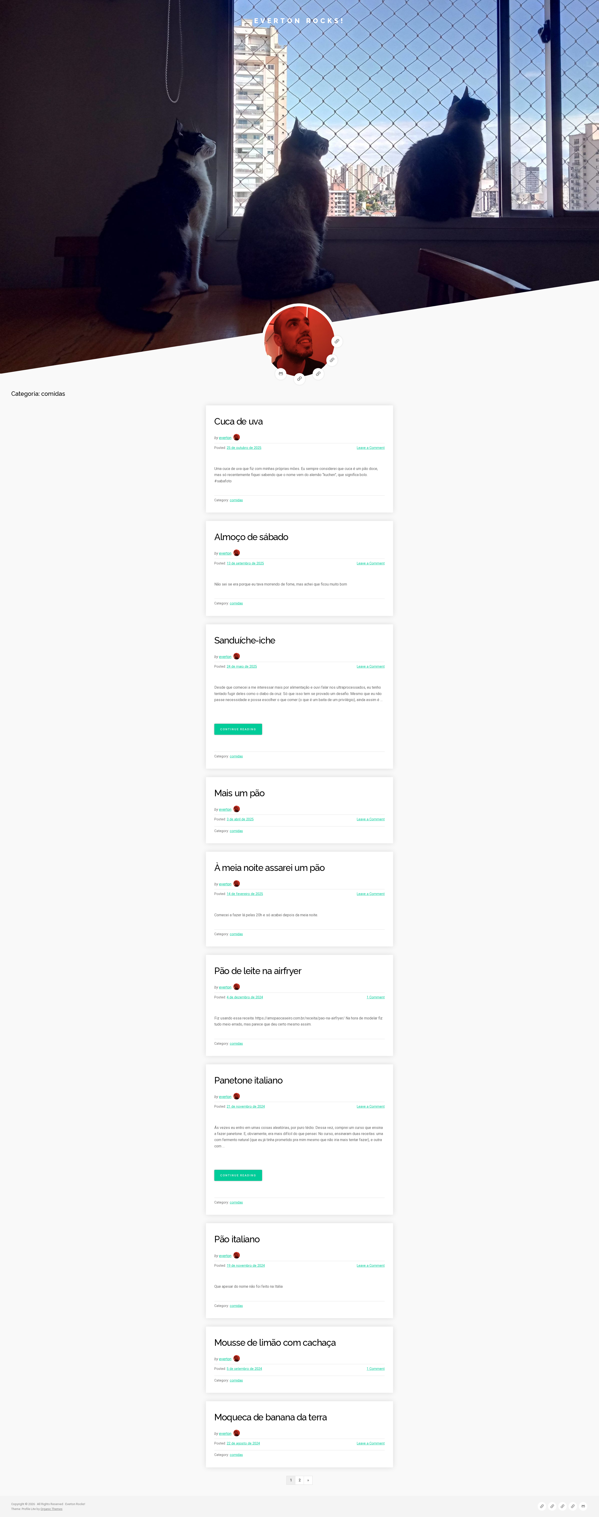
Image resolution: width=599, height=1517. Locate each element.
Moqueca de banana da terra (270, 1417)
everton (225, 438)
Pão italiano (237, 1239)
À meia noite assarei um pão (269, 867)
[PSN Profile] (299, 379)
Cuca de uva (238, 421)
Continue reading (241, 731)
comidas (236, 500)
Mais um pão (239, 793)
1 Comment (376, 997)
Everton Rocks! (299, 21)
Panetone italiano (248, 1080)
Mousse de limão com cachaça (275, 1342)
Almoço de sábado (251, 537)
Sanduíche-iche (244, 640)
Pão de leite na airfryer (257, 971)
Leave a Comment (371, 448)
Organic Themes (51, 1509)
